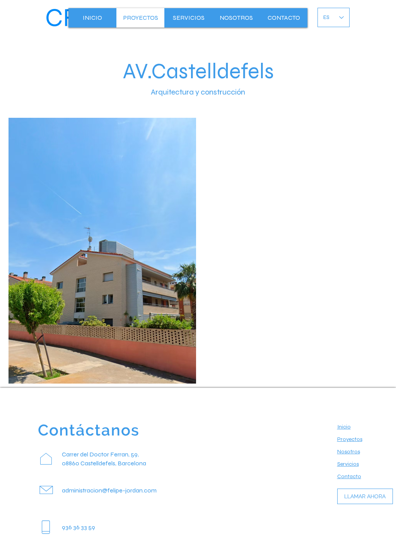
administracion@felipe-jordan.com (109, 490)
